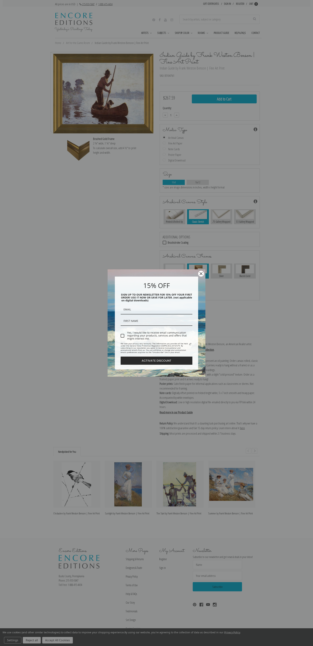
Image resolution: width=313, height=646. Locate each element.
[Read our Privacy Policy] (190, 344)
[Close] (201, 273)
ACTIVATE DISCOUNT (156, 361)
